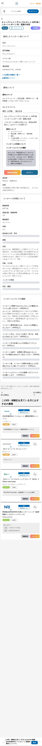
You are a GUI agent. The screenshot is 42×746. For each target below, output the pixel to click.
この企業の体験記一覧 (10, 74)
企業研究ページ (7, 78)
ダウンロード (34, 11)
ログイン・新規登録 (35, 3)
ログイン (29, 172)
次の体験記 (37, 392)
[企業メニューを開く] (7, 411)
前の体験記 (5, 395)
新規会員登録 (12, 172)
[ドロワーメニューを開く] (2, 3)
